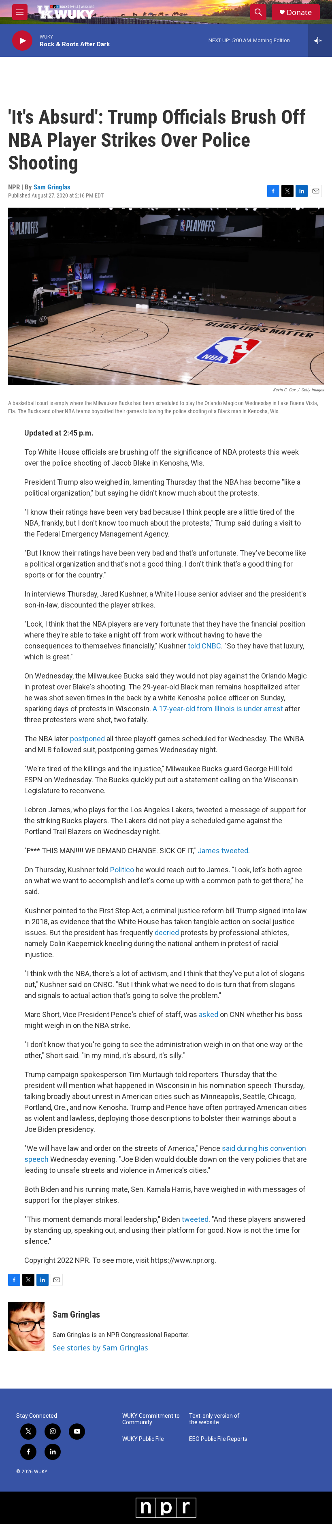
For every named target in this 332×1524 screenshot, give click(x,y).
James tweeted (223, 850)
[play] (22, 40)
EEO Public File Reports (218, 1439)
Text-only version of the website (214, 1419)
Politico (122, 869)
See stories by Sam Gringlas (100, 1347)
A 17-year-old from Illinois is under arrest (218, 708)
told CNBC (204, 646)
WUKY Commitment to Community (151, 1419)
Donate (299, 12)
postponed (87, 738)
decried (167, 932)
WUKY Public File (143, 1439)
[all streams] (320, 40)
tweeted (195, 1219)
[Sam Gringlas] (26, 1326)
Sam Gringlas (52, 187)
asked (208, 1014)
